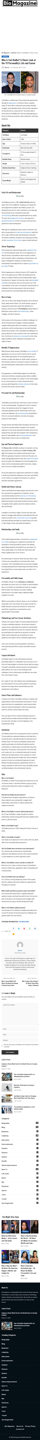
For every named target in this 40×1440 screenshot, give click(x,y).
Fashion (4, 1148)
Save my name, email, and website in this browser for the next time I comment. (21, 1046)
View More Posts (20, 953)
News (4, 1178)
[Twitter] (19, 928)
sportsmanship (6, 216)
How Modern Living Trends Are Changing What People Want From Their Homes (25, 1097)
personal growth (23, 413)
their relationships (23, 311)
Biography (5, 1123)
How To (4, 1169)
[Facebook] (13, 928)
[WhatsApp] (29, 928)
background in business (17, 218)
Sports (4, 1190)
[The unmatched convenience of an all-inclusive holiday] (7, 1109)
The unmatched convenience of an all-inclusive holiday (24, 1108)
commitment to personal (24, 518)
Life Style (5, 1174)
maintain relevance (24, 384)
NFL (3, 1182)
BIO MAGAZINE (24, 922)
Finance (4, 1153)
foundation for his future (13, 240)
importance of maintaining (28, 496)
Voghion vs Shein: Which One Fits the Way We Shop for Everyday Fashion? (19, 1065)
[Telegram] (35, 928)
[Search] (36, 3)
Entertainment (7, 1144)
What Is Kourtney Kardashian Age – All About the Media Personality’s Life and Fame (28, 1271)
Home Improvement (9, 1165)
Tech (3, 1195)
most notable (32, 351)
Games (4, 1157)
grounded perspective (8, 221)
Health (4, 1161)
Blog (3, 1127)
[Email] (13, 934)
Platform (5, 1186)
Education (5, 1140)
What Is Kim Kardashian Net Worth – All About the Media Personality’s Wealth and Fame (29, 1239)
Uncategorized (7, 1203)
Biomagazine (17, 1437)
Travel (4, 1199)
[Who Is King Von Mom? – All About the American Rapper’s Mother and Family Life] (10, 1256)
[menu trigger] (4, 3)
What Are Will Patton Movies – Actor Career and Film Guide (9, 1238)
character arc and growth (21, 336)
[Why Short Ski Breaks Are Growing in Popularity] (7, 1088)
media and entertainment (23, 232)
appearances (13, 103)
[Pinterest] (24, 928)
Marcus (7, 67)
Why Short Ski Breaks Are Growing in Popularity (24, 1086)
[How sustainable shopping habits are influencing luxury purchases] (7, 1077)
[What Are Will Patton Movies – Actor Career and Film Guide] (10, 1226)
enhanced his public (32, 459)
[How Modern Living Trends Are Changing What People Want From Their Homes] (7, 1098)
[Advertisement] (20, 28)
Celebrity (5, 56)
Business (5, 1131)
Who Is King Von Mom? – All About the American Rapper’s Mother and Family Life (10, 1269)
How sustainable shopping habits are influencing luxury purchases (24, 1075)
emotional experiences (26, 435)
